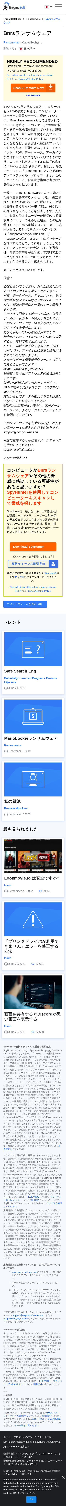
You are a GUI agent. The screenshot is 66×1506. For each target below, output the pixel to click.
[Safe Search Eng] (33, 649)
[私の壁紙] (33, 779)
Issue (7, 885)
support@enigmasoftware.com (28, 1315)
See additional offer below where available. (30, 75)
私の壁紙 (12, 801)
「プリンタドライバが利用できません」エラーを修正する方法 (31, 946)
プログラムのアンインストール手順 (33, 1437)
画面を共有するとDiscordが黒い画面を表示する (32, 1016)
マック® (19, 577)
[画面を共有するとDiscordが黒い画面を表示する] (33, 992)
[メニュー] (58, 6)
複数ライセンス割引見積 (28, 564)
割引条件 (38, 1384)
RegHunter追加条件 (19, 1446)
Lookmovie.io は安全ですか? (31, 878)
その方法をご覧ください (26, 1425)
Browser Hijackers (16, 808)
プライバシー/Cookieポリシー (18, 1416)
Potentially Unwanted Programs (24, 678)
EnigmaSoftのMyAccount (15, 1318)
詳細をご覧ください (23, 1493)
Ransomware (33, 18)
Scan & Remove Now (28, 88)
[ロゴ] (14, 6)
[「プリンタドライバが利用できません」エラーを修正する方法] (33, 919)
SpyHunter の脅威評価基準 (18, 1441)
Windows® (51, 573)
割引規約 (35, 1200)
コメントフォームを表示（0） (25, 604)
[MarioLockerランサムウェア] (33, 716)
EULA (10, 79)
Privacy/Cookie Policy (31, 79)
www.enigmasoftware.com (24, 1272)
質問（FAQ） (38, 1419)
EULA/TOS (33, 1197)
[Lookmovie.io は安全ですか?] (33, 856)
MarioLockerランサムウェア (31, 738)
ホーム (7, 1437)
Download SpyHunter (28, 546)
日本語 (51, 6)
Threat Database (12, 18)
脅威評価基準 (54, 1419)
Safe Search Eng (20, 671)
